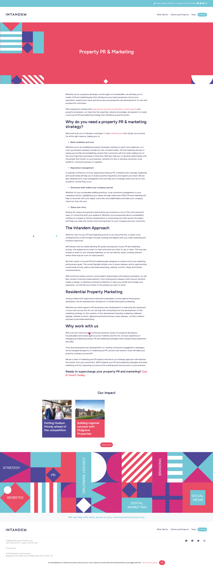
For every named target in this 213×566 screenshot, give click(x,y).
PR (104, 133)
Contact (202, 14)
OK (162, 562)
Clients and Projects (180, 14)
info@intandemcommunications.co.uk (19, 540)
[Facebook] (186, 541)
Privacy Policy (11, 548)
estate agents (130, 109)
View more (106, 445)
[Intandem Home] (16, 14)
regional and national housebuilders (107, 109)
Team (193, 14)
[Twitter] (198, 541)
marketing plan (116, 133)
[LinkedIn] (192, 541)
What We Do (162, 14)
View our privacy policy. (149, 563)
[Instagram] (204, 541)
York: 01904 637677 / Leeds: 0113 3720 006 (22, 543)
